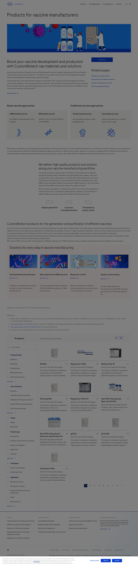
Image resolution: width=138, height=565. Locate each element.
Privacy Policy (36, 562)
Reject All (106, 560)
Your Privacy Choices (94, 560)
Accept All (117, 560)
